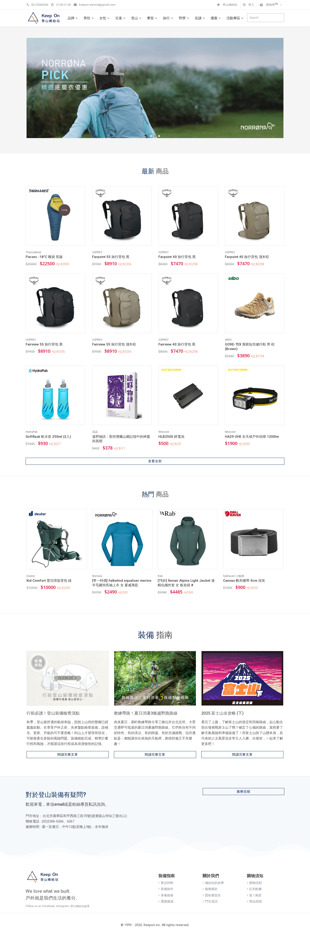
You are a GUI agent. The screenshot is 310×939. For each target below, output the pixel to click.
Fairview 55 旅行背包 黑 (44, 344)
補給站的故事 (214, 883)
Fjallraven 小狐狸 (233, 576)
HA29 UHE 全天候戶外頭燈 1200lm (252, 437)
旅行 (166, 18)
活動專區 (233, 18)
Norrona (97, 576)
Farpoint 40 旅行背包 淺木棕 (247, 257)
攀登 (150, 18)
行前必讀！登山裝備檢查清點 (53, 713)
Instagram (62, 906)
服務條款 (211, 889)
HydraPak (31, 431)
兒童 (118, 18)
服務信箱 (243, 791)
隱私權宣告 (213, 895)
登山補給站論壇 (79, 906)
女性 (102, 18)
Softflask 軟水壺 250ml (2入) (48, 437)
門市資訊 (211, 901)
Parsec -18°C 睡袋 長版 (44, 257)
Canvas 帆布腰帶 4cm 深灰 (244, 581)
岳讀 (198, 18)
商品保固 (255, 901)
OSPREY (97, 252)
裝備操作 (167, 889)
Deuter (31, 576)
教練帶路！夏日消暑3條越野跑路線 (145, 713)
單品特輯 (167, 883)
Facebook (48, 906)
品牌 (71, 18)
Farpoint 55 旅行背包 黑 (110, 257)
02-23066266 (39, 4)
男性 (87, 18)
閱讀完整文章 (67, 754)
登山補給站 (229, 4)
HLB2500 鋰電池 (171, 437)
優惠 (214, 18)
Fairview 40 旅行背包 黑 (176, 344)
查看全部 (155, 461)
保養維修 (167, 895)
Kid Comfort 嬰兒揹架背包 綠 (49, 581)
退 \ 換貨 (255, 895)
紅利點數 (255, 889)
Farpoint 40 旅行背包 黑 (177, 257)
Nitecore (163, 431)
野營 (182, 18)
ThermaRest (33, 252)
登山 (134, 18)
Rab (160, 576)
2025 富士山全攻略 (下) (222, 713)
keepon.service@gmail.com (97, 4)
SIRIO (228, 339)
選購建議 (167, 901)
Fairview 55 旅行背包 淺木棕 (114, 344)
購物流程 (255, 883)
